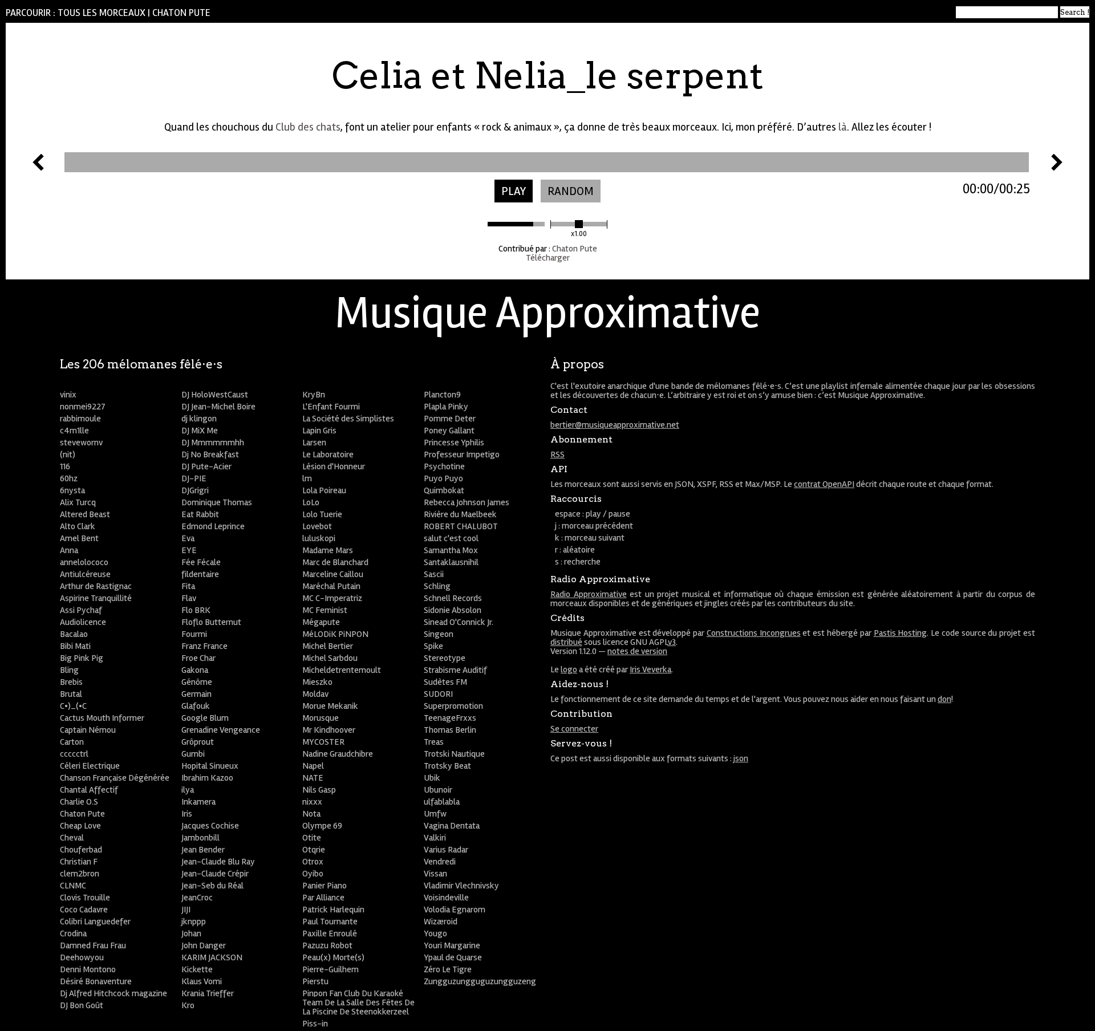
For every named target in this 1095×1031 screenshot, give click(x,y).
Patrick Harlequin (333, 909)
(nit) (67, 454)
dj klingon (199, 418)
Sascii (434, 574)
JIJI (185, 909)
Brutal (71, 694)
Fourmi (194, 634)
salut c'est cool (451, 538)
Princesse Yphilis (454, 442)
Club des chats (307, 127)
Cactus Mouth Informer (102, 718)
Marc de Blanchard (335, 562)
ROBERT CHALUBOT (461, 526)
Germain (196, 694)
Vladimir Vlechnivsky (461, 885)
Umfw (435, 813)
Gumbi (193, 754)
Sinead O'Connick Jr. (458, 622)
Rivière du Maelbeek (460, 514)
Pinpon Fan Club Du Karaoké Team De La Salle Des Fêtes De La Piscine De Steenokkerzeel (358, 1002)
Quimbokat (444, 490)
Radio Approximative (588, 594)
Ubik (432, 778)
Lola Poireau (324, 490)
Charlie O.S (79, 801)
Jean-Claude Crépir (215, 873)
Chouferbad (81, 849)
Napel (313, 766)
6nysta (72, 490)
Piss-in (315, 1023)
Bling (69, 670)
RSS (557, 454)
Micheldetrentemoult (341, 670)
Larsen (314, 442)
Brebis (71, 682)
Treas (434, 742)
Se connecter (574, 728)
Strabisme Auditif (455, 670)
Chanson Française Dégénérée (114, 778)
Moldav (315, 694)
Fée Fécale (201, 562)
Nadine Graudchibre (337, 754)
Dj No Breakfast (210, 454)
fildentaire (200, 574)
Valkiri (435, 837)
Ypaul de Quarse (453, 957)
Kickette (197, 969)
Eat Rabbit (200, 514)
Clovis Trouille (85, 897)
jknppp (193, 921)
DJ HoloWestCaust (214, 394)
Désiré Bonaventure (96, 981)
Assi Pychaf (81, 610)
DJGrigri (195, 490)
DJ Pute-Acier (206, 466)
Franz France (204, 646)
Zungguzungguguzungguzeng (480, 981)
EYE (189, 550)
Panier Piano (324, 885)
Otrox (312, 861)
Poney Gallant (449, 430)
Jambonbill (200, 837)
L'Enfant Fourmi (331, 406)
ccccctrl (74, 754)
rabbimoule (80, 418)
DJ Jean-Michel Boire (218, 406)
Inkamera (198, 801)
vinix (68, 394)
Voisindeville (446, 897)
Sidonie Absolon (452, 610)
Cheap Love (80, 825)
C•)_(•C (73, 706)
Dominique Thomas (216, 502)
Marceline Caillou (332, 574)
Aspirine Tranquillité (96, 598)
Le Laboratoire (328, 454)
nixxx (312, 801)
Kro (187, 1005)
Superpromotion (453, 706)
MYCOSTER (323, 742)
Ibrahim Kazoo (207, 778)
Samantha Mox (451, 550)
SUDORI (438, 694)
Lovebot (317, 526)
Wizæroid (440, 921)
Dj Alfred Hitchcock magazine (113, 993)
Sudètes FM (445, 682)
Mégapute (321, 622)
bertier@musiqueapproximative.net (614, 425)
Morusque (320, 718)
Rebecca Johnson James (466, 502)
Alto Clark (77, 526)
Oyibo (312, 873)
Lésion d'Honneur (333, 466)
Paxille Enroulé (329, 933)
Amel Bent (79, 538)
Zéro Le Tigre (448, 969)
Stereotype (444, 658)
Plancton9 (442, 394)
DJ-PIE (193, 478)
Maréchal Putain (331, 586)
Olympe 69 (322, 825)
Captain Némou (88, 730)
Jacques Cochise (210, 825)
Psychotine (444, 466)
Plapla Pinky (446, 406)
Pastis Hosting (900, 633)
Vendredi (440, 861)
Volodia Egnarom (454, 909)
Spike (433, 646)
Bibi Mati (75, 646)
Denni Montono (88, 969)
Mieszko (317, 682)
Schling (437, 586)
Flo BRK (195, 610)
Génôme (196, 682)
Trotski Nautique (454, 754)
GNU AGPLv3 (653, 642)
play (513, 191)
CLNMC (73, 885)
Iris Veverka (650, 669)
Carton (72, 742)
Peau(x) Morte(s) (333, 957)
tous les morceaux (101, 13)
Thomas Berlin (450, 730)
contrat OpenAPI (824, 484)
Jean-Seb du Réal (212, 885)
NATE (312, 778)
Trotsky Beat (447, 766)
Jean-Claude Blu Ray (218, 861)
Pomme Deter (450, 418)
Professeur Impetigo (462, 454)
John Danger (203, 945)
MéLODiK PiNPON (335, 634)
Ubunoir (438, 789)
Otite (311, 837)
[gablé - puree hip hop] (38, 167)
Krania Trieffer (207, 993)
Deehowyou (82, 957)
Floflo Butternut (211, 622)
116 (65, 466)
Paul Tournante (330, 921)
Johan (191, 933)
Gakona (194, 670)
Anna (69, 550)
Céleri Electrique (90, 766)
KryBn (313, 394)
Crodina (73, 933)
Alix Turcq (78, 502)
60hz (69, 478)
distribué (566, 642)
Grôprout (197, 742)
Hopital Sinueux (209, 766)
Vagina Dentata (452, 825)
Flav (188, 598)
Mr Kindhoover (328, 730)
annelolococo (84, 562)
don (944, 699)
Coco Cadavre (84, 909)
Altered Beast (85, 514)
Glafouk (195, 706)
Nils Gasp (319, 789)
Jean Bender (203, 849)
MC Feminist (324, 610)
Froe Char (198, 658)
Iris (186, 813)
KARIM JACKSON (211, 957)
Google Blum (205, 718)
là (842, 127)
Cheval (72, 837)
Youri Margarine (452, 945)
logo (569, 669)
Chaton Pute (181, 13)
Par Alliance (323, 897)
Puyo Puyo (443, 478)
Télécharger (548, 257)
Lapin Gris (319, 430)
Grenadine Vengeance (220, 730)
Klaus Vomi (201, 981)
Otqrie (313, 849)
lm (307, 478)
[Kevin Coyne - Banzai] (1056, 167)
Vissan (435, 873)
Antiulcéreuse (85, 574)
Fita (188, 586)
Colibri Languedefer (95, 921)
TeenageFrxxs (450, 718)
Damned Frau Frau (93, 945)
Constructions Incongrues (754, 633)
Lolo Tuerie (322, 514)
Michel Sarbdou (330, 658)
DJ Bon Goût (81, 1005)
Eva (187, 538)
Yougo (435, 933)
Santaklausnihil (451, 562)
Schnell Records (453, 598)
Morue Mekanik (330, 706)
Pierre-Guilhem (330, 969)
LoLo (310, 502)
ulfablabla (442, 801)
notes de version (637, 651)
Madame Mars (327, 550)
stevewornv (81, 442)
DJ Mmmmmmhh (212, 442)
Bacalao (74, 634)
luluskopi (318, 538)
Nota (311, 813)
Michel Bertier (327, 646)
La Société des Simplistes (348, 418)
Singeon (438, 634)
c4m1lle (74, 430)
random (571, 191)
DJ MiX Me (199, 430)
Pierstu (315, 981)
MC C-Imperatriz (332, 598)
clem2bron (79, 873)
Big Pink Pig (81, 658)
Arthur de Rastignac (96, 586)
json (740, 758)
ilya (187, 789)
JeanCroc (197, 897)
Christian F (79, 861)
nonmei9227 (83, 406)
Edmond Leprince (213, 526)
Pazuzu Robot (327, 945)
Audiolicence (83, 622)
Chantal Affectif (89, 789)
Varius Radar (446, 849)
